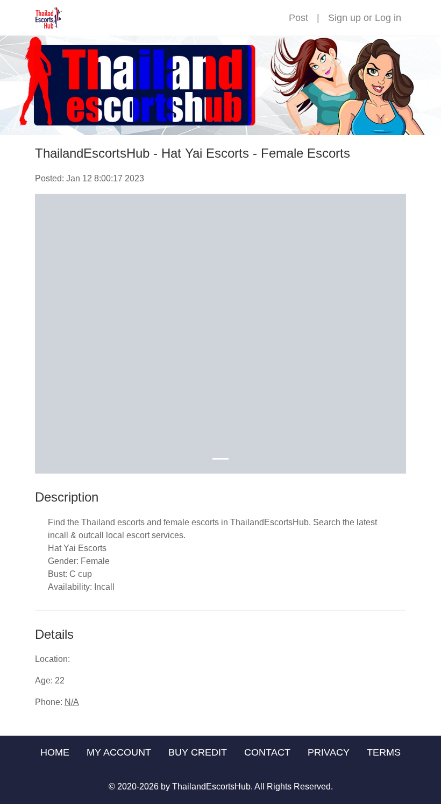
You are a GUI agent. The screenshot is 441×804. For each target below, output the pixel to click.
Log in (388, 17)
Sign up (344, 17)
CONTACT (267, 752)
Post (298, 17)
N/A (72, 702)
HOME (54, 752)
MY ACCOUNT (119, 752)
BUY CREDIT (197, 752)
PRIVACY (329, 752)
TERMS (384, 752)
